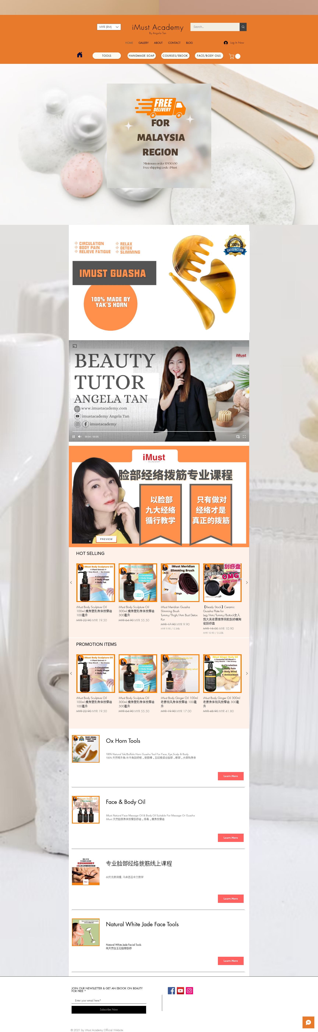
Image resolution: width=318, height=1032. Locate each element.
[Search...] (243, 27)
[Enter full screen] (244, 436)
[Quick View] (95, 582)
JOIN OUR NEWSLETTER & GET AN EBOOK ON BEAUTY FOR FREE (107, 989)
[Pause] (73, 436)
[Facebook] (171, 990)
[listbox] (109, 27)
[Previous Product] (71, 582)
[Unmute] (79, 436)
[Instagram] (189, 990)
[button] (109, 27)
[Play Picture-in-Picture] (238, 436)
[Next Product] (247, 582)
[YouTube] (180, 990)
